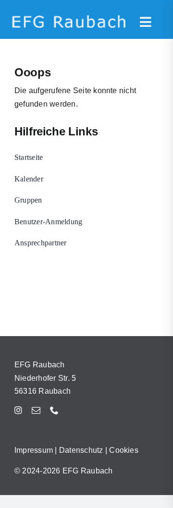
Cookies (123, 450)
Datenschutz (81, 450)
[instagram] (18, 410)
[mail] (36, 410)
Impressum (33, 450)
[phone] (54, 410)
